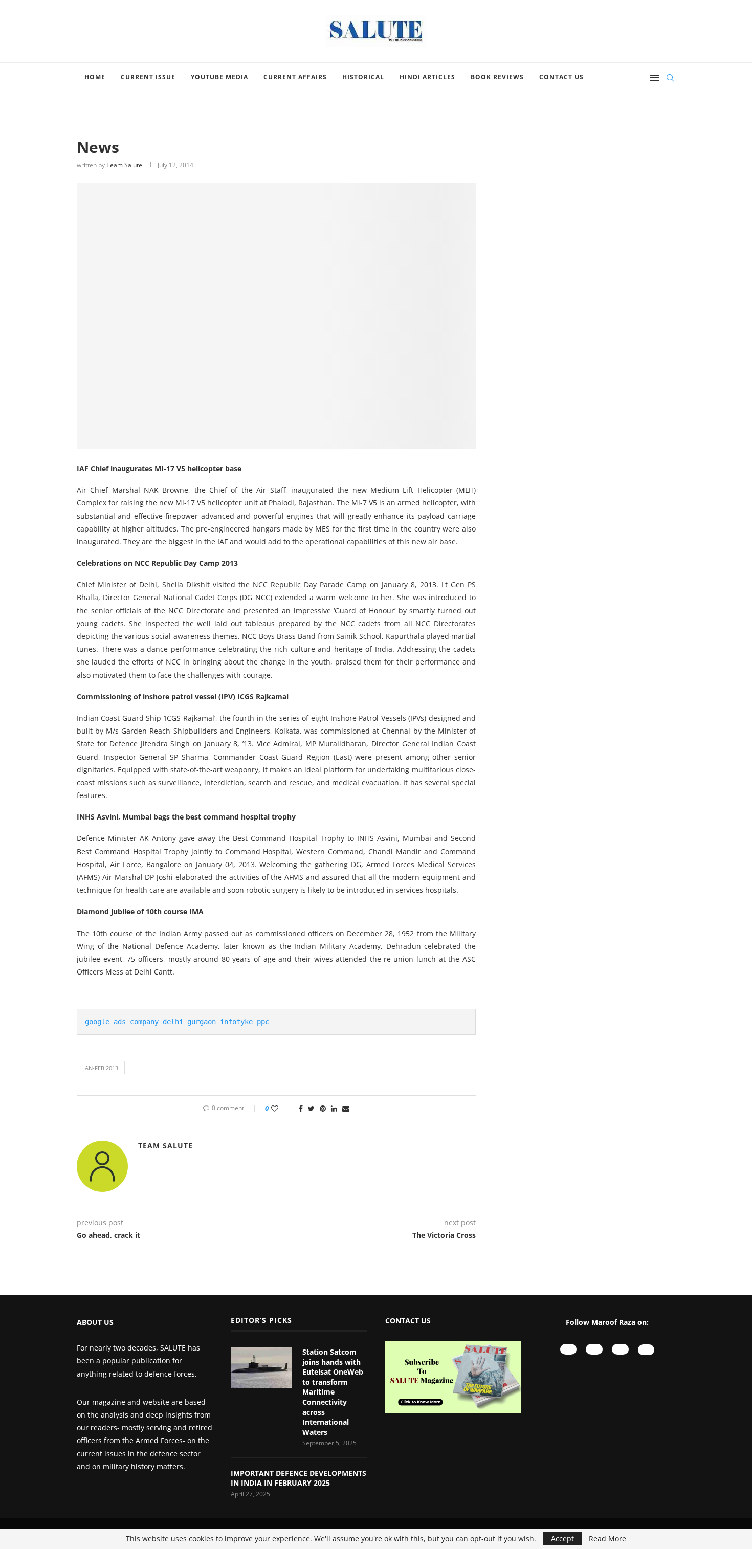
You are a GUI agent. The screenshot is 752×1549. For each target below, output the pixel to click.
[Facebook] (620, 1349)
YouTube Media (219, 77)
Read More (607, 1538)
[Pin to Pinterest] (323, 1108)
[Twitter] (646, 1349)
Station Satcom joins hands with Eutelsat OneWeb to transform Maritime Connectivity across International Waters (332, 1392)
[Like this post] (281, 1108)
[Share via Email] (345, 1108)
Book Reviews (497, 77)
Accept (562, 1538)
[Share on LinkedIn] (334, 1108)
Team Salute (124, 165)
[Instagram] (594, 1349)
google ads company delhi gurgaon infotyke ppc (177, 1021)
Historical (363, 77)
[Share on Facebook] (301, 1108)
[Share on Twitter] (311, 1108)
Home (94, 77)
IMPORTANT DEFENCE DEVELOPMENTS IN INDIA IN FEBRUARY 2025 (298, 1478)
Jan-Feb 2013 (100, 1068)
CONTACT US (408, 1320)
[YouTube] (568, 1349)
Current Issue (148, 77)
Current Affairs (295, 77)
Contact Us (561, 77)
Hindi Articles (427, 77)
